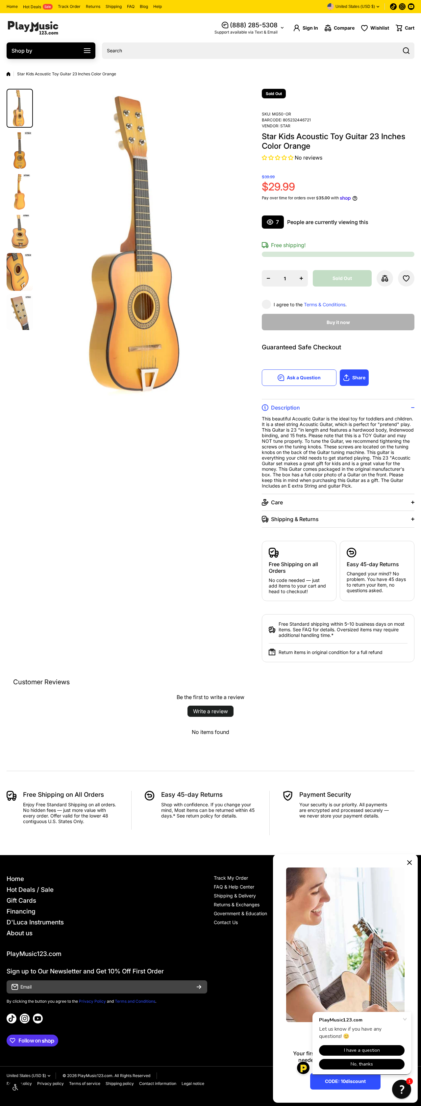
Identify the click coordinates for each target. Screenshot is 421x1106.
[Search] (406, 50)
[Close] (409, 862)
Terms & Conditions (324, 304)
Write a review (210, 711)
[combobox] (258, 50)
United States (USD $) (26, 1075)
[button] (405, 28)
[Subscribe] (199, 986)
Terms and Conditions (135, 1001)
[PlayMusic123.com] (33, 28)
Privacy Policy (92, 1001)
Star (285, 125)
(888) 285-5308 (254, 25)
